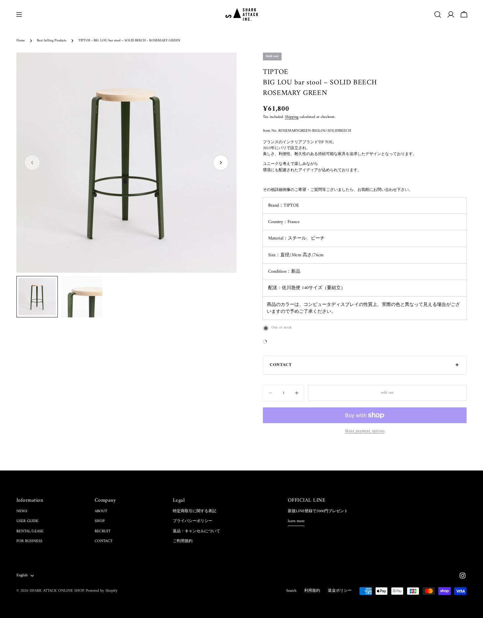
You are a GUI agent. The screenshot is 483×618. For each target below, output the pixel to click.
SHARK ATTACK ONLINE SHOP (57, 590)
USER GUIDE (27, 521)
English (22, 575)
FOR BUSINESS (29, 541)
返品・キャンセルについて (196, 531)
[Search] (437, 14)
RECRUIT (102, 531)
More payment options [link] (364, 431)
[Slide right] (221, 163)
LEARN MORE (296, 521)
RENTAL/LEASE (29, 531)
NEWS (21, 511)
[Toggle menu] (19, 14)
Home (20, 40)
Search (291, 590)
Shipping (291, 117)
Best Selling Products (51, 40)
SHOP (99, 521)
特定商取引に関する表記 (194, 511)
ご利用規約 (183, 541)
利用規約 (312, 590)
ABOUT (101, 511)
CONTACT (103, 541)
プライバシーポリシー (192, 521)
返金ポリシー (340, 590)
